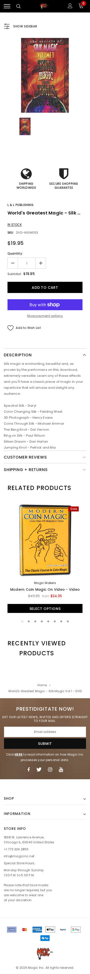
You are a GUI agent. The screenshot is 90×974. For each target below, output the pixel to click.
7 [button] (61, 621)
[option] (45, 75)
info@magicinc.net (19, 856)
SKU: (11, 232)
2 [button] (29, 621)
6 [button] (55, 621)
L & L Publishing (21, 205)
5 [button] (48, 621)
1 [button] (22, 621)
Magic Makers (45, 583)
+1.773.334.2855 (16, 849)
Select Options (45, 608)
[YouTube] (61, 769)
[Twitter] (39, 769)
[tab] (39, 488)
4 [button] (42, 621)
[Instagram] (50, 769)
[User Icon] (70, 6)
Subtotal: (15, 274)
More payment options (45, 316)
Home (42, 685)
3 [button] (35, 621)
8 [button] (68, 621)
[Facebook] (28, 769)
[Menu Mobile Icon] (7, 6)
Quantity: (15, 253)
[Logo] (44, 6)
